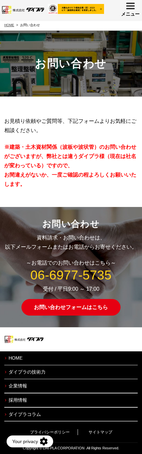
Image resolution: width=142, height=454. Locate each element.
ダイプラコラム (25, 414)
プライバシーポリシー (50, 432)
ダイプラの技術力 (27, 372)
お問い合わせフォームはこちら (71, 307)
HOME (15, 358)
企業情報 (18, 385)
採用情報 (18, 400)
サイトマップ (100, 432)
